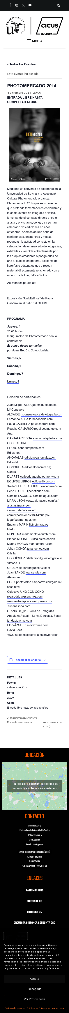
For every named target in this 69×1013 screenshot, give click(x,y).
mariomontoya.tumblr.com (39, 534)
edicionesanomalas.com (40, 457)
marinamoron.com (40, 543)
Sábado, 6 (14, 366)
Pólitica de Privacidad (38, 1008)
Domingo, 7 (15, 373)
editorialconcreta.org (37, 467)
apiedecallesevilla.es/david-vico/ (36, 635)
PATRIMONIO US (34, 890)
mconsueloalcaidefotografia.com (42, 414)
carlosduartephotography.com (39, 476)
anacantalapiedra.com (47, 438)
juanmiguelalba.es (44, 404)
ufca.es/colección (43, 539)
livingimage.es (38, 524)
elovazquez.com (37, 625)
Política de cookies (15, 1008)
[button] (34, 40)
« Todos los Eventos (21, 64)
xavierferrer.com (51, 486)
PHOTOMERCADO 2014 (52, 724)
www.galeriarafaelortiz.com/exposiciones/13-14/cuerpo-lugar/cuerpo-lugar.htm (28, 515)
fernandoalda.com (41, 419)
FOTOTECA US (34, 912)
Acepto (34, 978)
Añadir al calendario (28, 660)
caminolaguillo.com (45, 496)
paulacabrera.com (43, 424)
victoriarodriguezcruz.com (33, 568)
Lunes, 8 (13, 381)
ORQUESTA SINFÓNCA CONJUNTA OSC (34, 922)
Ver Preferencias (34, 999)
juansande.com (36, 572)
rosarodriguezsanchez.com (25, 596)
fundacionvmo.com (19, 620)
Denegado (34, 989)
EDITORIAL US (34, 901)
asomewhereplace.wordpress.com (29, 601)
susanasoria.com (19, 606)
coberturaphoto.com (31, 448)
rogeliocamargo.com (47, 428)
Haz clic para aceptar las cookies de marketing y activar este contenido (34, 786)
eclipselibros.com (43, 481)
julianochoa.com (38, 548)
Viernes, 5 (14, 358)
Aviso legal (58, 1008)
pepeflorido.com (39, 491)
